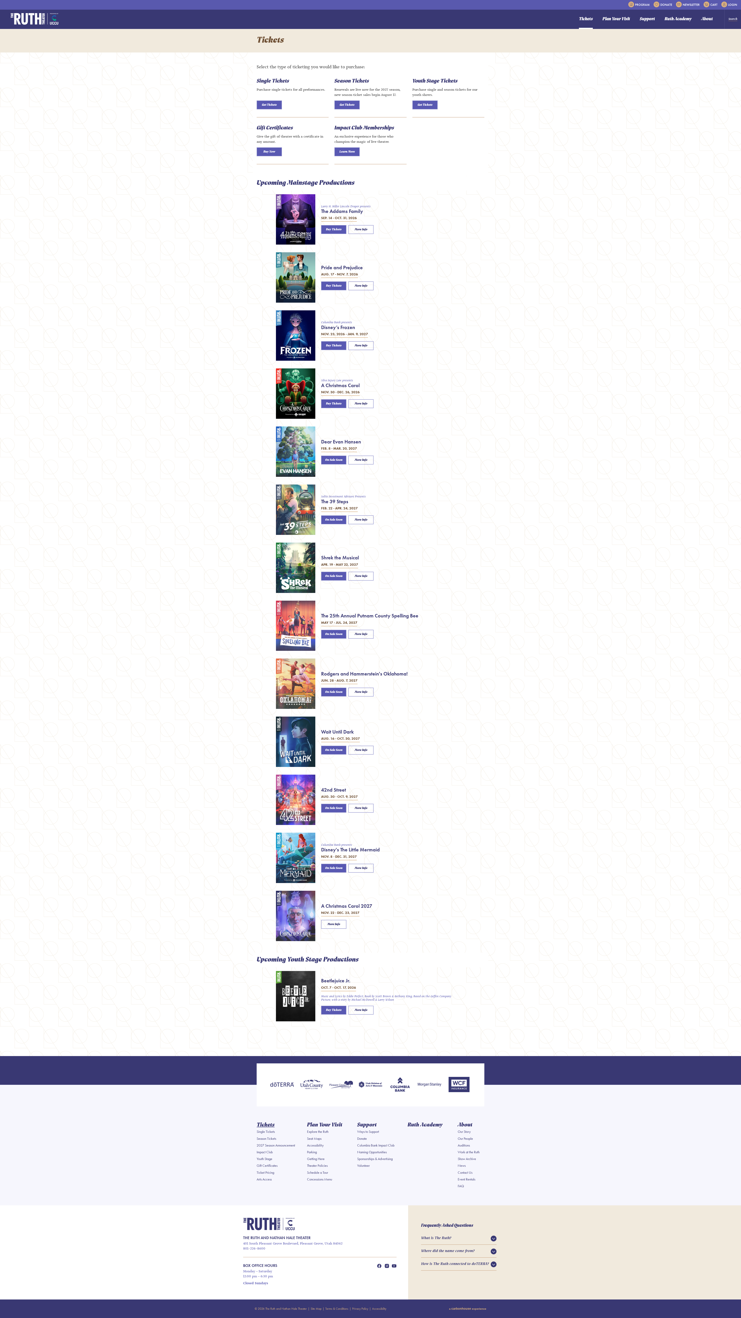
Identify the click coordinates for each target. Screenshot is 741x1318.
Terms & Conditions (336, 1308)
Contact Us (465, 1172)
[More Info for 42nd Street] (295, 800)
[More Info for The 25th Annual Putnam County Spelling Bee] (295, 626)
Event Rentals (466, 1179)
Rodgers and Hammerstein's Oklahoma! (364, 674)
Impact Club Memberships (364, 128)
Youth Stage (264, 1159)
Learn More (347, 151)
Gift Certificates (275, 128)
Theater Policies (317, 1165)
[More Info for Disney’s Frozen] (295, 335)
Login (732, 5)
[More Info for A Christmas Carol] (295, 393)
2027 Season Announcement (276, 1145)
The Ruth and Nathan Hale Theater (35, 19)
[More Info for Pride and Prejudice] (295, 277)
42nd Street (333, 790)
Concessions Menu (319, 1179)
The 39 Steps (334, 501)
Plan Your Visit (616, 19)
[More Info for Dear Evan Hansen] (295, 451)
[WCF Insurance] (459, 1085)
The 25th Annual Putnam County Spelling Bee (369, 616)
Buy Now (269, 151)
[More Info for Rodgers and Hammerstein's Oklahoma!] (295, 684)
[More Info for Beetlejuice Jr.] (295, 996)
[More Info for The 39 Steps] (295, 510)
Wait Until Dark (337, 732)
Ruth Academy (678, 19)
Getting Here (316, 1159)
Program (642, 5)
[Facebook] (379, 1266)
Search (732, 19)
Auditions (464, 1145)
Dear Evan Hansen (341, 442)
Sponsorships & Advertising (375, 1159)
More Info (360, 229)
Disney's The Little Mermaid (350, 850)
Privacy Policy (360, 1308)
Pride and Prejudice (342, 267)
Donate (666, 5)
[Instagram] (387, 1266)
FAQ (461, 1186)
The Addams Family (342, 211)
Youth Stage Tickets (435, 81)
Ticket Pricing (265, 1172)
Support (647, 19)
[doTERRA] (282, 1085)
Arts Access (264, 1179)
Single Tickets (273, 81)
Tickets (586, 19)
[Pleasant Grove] (341, 1085)
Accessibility (315, 1145)
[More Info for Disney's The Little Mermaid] (295, 858)
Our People (465, 1138)
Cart (713, 5)
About (707, 19)
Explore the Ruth (317, 1132)
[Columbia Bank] (400, 1085)
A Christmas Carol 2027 (346, 906)
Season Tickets (351, 81)
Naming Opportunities (372, 1152)
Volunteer (363, 1165)
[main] (370, 542)
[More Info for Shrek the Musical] (295, 568)
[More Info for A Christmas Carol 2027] (295, 916)
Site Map (316, 1308)
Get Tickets (269, 104)
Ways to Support (368, 1132)
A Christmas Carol (340, 385)
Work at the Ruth (469, 1152)
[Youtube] (394, 1266)
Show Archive (467, 1159)
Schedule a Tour (317, 1172)
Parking (312, 1152)
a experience (467, 1308)
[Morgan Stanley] (429, 1085)
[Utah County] (311, 1085)
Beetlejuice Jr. (335, 981)
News (462, 1165)
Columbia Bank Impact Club (375, 1145)
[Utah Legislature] (370, 1085)
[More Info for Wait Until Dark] (295, 742)
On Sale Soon (334, 460)
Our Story (464, 1132)
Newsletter (691, 5)
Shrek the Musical (340, 558)
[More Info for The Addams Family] (295, 219)
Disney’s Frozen (338, 327)
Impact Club (265, 1152)
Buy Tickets (334, 229)
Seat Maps (314, 1138)
